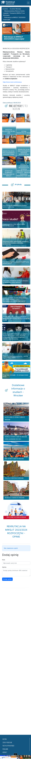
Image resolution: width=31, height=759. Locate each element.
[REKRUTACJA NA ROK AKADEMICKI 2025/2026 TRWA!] (8, 139)
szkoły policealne (7, 743)
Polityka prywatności (8, 746)
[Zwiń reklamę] (15, 754)
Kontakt (5, 752)
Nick (3, 560)
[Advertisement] (15, 663)
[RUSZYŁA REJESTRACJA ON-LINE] (8, 118)
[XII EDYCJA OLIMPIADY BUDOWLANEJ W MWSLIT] (8, 160)
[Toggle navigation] (28, 2)
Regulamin (5, 749)
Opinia (4, 567)
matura (5, 739)
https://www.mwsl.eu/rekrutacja (12, 82)
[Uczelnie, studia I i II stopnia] (8, 3)
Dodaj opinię (7, 579)
